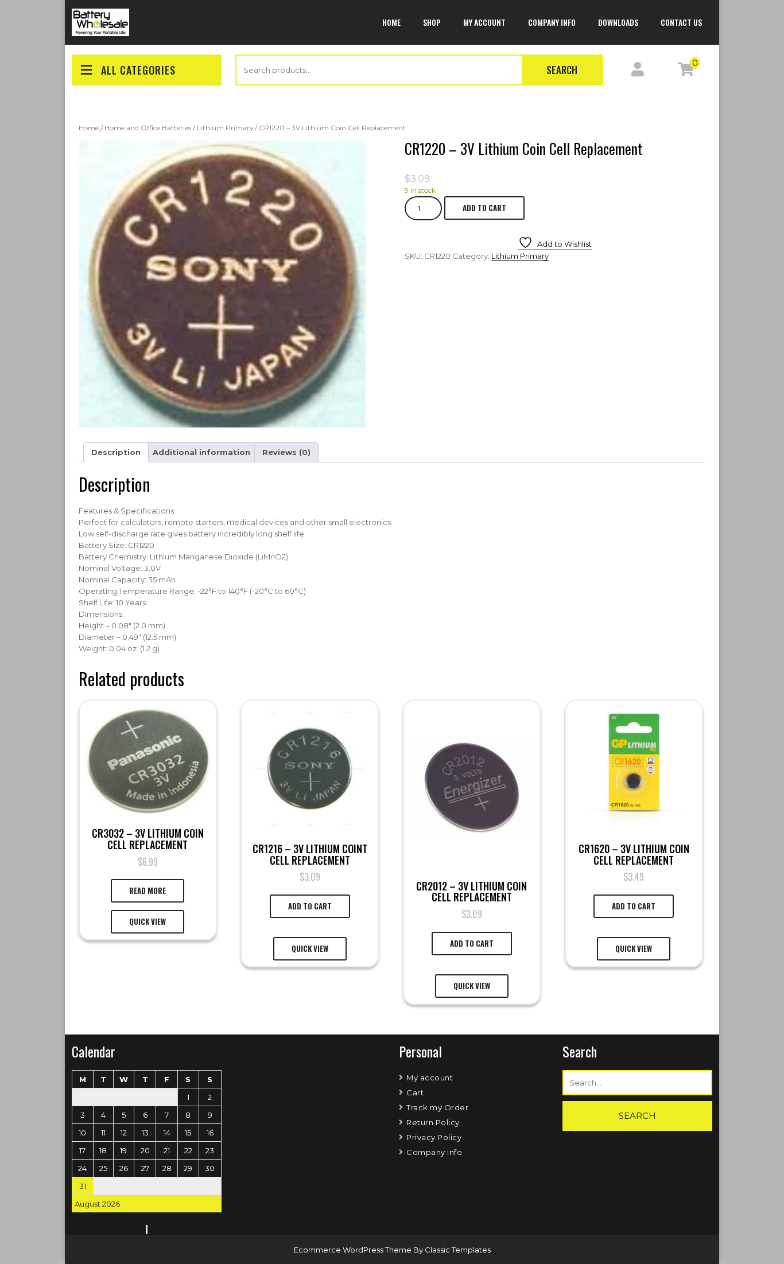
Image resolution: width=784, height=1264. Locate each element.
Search (561, 70)
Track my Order (437, 1107)
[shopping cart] (686, 71)
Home (391, 22)
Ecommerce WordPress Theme (353, 1249)
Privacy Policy (433, 1137)
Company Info (552, 22)
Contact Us (681, 22)
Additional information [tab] (201, 452)
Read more (147, 890)
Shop (432, 22)
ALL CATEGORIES (138, 70)
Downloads (618, 22)
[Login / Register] (637, 71)
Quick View (147, 921)
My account (484, 22)
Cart (415, 1092)
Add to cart (484, 207)
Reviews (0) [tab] (286, 452)
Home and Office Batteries (147, 127)
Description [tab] (116, 452)
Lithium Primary (225, 127)
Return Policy (433, 1122)
